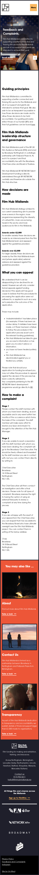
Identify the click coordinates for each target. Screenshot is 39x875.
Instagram (6, 865)
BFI (31, 387)
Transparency (12, 715)
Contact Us (10, 655)
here (33, 125)
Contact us (19, 774)
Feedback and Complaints (13, 862)
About (6, 603)
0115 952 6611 (20, 777)
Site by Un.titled (8, 871)
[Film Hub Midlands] (5, 7)
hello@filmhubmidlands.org (19, 780)
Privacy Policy (8, 859)
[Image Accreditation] (35, 58)
